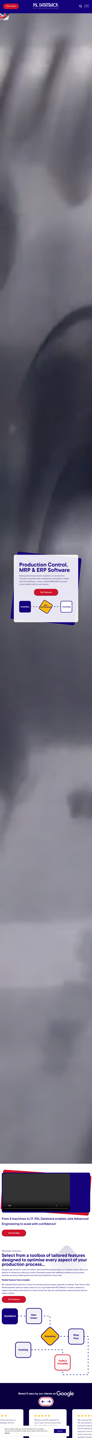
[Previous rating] (43, 1401)
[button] (11, 6)
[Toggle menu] (86, 6)
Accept (59, 1431)
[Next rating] (49, 1401)
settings (7, 1433)
